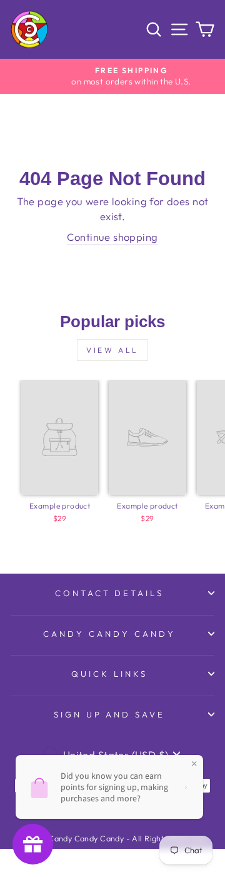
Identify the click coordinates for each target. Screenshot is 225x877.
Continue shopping (112, 236)
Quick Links (109, 674)
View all (112, 350)
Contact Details (109, 593)
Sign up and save (110, 714)
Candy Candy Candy (109, 634)
